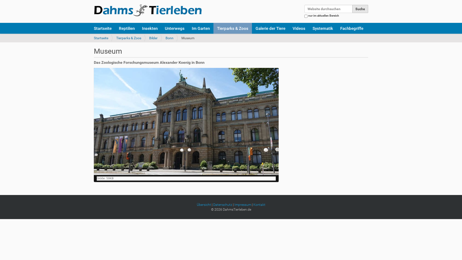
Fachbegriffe (351, 28)
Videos (299, 28)
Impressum (242, 205)
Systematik (323, 28)
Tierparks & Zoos (232, 28)
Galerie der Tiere (270, 28)
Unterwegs (175, 28)
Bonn (169, 38)
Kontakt (259, 205)
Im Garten (201, 28)
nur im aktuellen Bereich (323, 15)
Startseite (103, 28)
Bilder (153, 38)
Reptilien (127, 28)
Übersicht (204, 205)
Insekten (150, 28)
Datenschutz (222, 205)
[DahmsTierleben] (148, 10)
